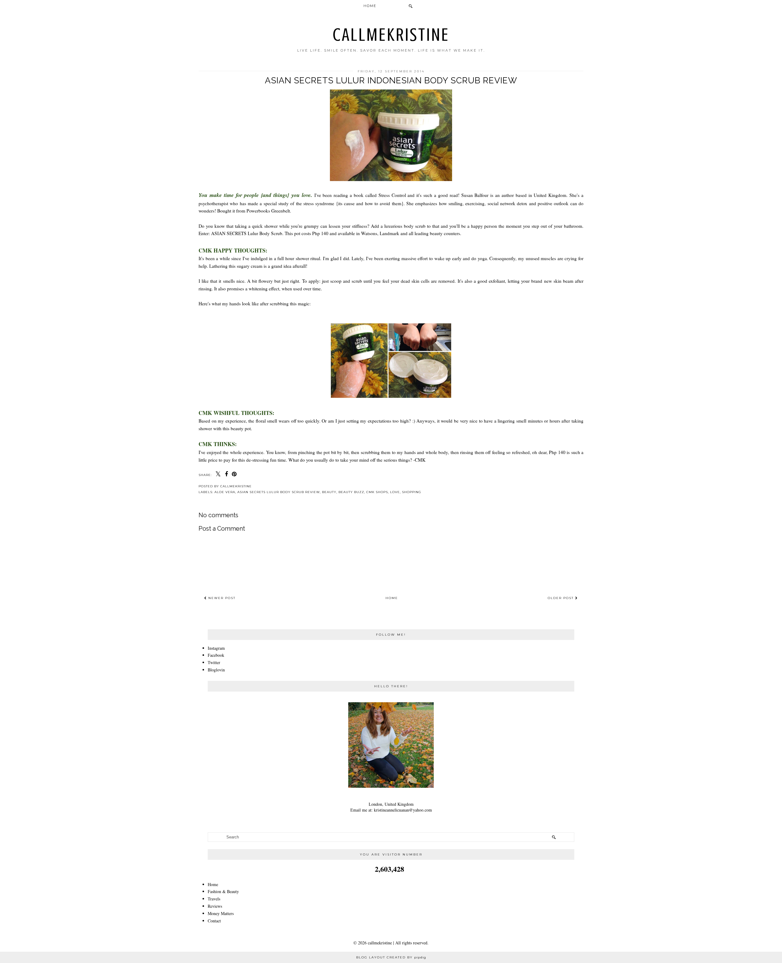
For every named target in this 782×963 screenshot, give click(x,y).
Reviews (215, 906)
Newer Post (221, 598)
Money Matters (221, 913)
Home (370, 6)
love (395, 492)
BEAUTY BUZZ (351, 492)
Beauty (329, 492)
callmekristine (391, 34)
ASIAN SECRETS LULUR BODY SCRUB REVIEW (278, 492)
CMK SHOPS (377, 492)
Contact (214, 921)
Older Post (561, 598)
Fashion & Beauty (223, 891)
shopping (411, 492)
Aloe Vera (224, 492)
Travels (214, 899)
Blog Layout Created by (391, 957)
